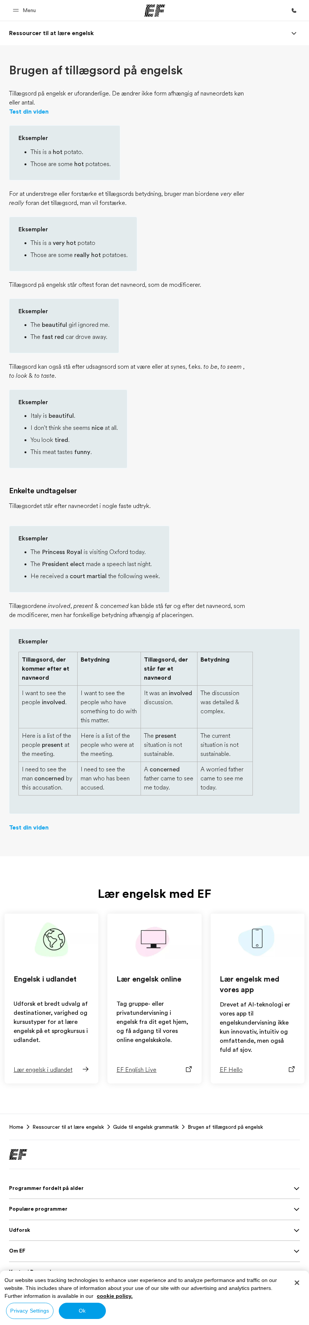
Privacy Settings (29, 1311)
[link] (51, 33)
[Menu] (294, 33)
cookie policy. (115, 1296)
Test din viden (29, 111)
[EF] (154, 11)
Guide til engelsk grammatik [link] (146, 1127)
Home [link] (16, 1127)
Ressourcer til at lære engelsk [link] (68, 1127)
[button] (25, 10)
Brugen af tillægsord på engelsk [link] (225, 1127)
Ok (82, 1311)
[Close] (297, 1282)
